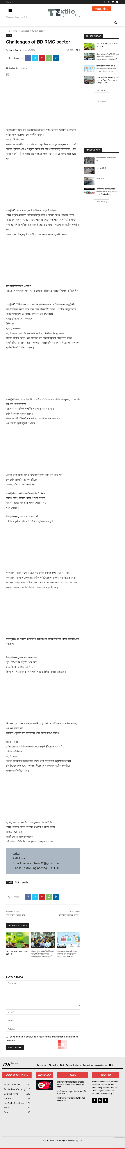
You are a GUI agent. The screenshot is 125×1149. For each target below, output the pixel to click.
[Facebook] (100, 2)
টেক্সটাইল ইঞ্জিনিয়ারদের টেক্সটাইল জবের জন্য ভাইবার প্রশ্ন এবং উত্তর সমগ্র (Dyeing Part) (107, 191)
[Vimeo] (113, 2)
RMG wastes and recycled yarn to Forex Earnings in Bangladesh (107, 80)
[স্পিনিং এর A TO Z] (89, 181)
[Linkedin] (56, 58)
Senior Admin (15, 50)
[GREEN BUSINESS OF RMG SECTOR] (17, 940)
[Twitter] (109, 2)
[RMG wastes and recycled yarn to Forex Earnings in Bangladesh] (89, 80)
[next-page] (13, 964)
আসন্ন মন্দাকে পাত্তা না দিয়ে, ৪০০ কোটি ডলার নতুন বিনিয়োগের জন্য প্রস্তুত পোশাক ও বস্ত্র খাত (67, 954)
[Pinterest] (42, 58)
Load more (100, 90)
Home (8, 31)
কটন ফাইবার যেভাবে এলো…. (16, 915)
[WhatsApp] (49, 58)
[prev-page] (8, 964)
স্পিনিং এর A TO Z (102, 179)
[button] (115, 22)
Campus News (37, 947)
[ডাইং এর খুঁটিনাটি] (89, 170)
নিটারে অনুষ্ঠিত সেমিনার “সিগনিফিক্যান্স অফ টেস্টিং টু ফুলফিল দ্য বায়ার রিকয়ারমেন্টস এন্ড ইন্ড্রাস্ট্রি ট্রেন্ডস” (42, 954)
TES (80, 1141)
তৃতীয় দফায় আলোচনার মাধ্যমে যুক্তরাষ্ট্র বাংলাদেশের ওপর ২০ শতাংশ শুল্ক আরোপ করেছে (70, 1084)
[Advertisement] (43, 186)
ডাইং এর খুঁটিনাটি (101, 168)
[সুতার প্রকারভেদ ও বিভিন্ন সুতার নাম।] (89, 160)
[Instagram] (104, 2)
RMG (15, 31)
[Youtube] (117, 2)
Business (61, 947)
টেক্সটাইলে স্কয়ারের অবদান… (69, 915)
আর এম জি (25, 882)
